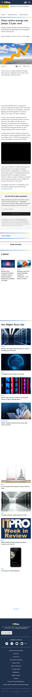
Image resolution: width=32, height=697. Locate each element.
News (28, 36)
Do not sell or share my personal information (16, 684)
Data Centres (24, 15)
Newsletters (16, 672)
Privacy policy (16, 663)
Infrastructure (12, 15)
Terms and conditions (16, 660)
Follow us (20, 66)
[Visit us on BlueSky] (21, 643)
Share (5, 66)
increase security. (6, 189)
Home (3, 15)
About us (16, 653)
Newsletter (27, 66)
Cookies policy (16, 669)
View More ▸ (16, 608)
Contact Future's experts (16, 650)
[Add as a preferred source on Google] (6, 632)
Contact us (16, 657)
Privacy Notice (22, 221)
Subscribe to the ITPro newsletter (19, 6)
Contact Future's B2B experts (16, 681)
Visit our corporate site (21, 628)
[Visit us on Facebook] (6, 643)
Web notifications (16, 666)
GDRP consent (16, 675)
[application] (16, 152)
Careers (16, 678)
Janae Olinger (7, 36)
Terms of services (20, 219)
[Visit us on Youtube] (16, 643)
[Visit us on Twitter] (11, 643)
